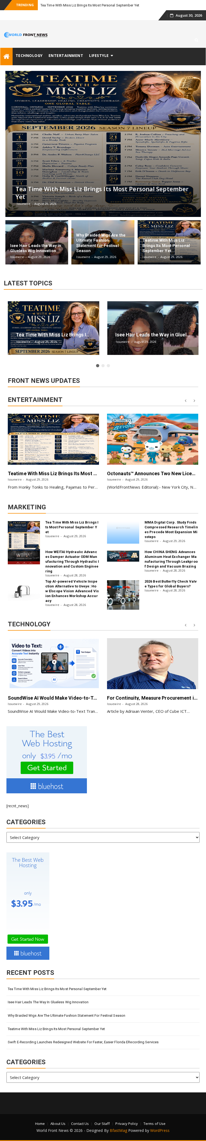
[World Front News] (6, 56)
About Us (57, 1123)
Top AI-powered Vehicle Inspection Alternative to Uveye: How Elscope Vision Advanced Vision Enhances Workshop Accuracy (72, 591)
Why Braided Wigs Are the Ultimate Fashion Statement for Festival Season (66, 1015)
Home (40, 1123)
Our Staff (102, 1123)
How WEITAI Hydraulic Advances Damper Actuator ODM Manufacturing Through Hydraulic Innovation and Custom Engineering (72, 561)
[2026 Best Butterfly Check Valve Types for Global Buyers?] (123, 595)
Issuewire (15, 479)
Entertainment (66, 55)
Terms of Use (154, 1123)
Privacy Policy (126, 1123)
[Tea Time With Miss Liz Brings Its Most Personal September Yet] (24, 536)
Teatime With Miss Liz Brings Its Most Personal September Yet (78, 473)
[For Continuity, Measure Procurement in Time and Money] (152, 663)
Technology (29, 55)
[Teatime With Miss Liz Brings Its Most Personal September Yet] (53, 439)
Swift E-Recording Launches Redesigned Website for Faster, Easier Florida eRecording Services (83, 1042)
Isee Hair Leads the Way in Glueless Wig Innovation (48, 1002)
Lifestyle (99, 55)
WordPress (160, 1130)
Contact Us (80, 1123)
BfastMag (118, 1130)
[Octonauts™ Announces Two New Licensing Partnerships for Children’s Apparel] (152, 439)
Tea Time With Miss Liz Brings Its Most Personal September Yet (90, 5)
